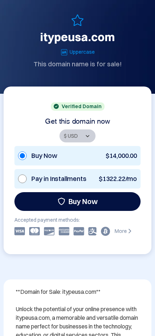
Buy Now (83, 201)
